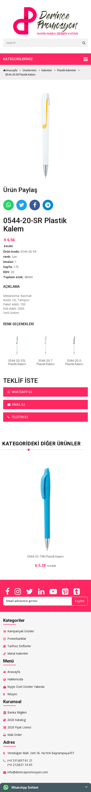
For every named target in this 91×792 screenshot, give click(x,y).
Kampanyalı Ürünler (20, 631)
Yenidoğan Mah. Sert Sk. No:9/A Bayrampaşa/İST (40, 753)
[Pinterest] (65, 591)
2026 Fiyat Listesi (19, 727)
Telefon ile (19, 417)
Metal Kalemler (17, 653)
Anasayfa (11, 70)
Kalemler (46, 70)
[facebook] (7, 591)
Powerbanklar (16, 639)
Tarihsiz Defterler (19, 646)
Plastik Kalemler (66, 70)
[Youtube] (53, 591)
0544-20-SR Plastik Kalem (20, 74)
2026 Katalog (16, 720)
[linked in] (41, 591)
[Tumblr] (76, 591)
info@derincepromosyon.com (27, 772)
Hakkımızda (15, 679)
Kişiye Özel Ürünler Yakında (25, 687)
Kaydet (79, 601)
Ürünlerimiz (29, 70)
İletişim (12, 694)
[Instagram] (17, 591)
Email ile (18, 404)
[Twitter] (29, 591)
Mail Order (14, 735)
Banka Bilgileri (17, 712)
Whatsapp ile (21, 392)
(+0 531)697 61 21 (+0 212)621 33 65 (19, 762)
